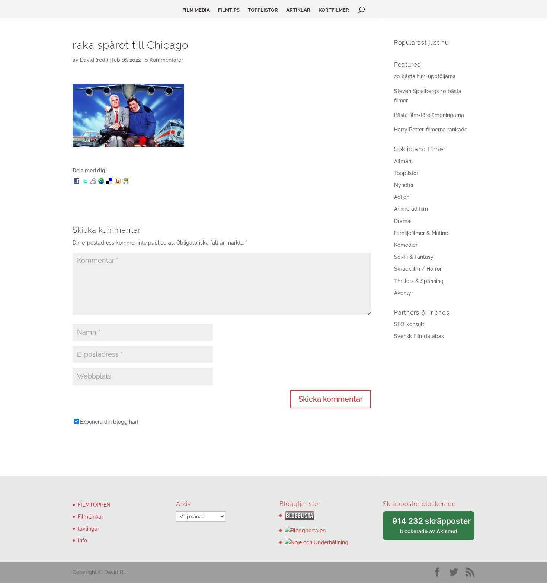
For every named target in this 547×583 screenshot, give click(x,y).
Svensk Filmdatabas (419, 336)
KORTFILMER (334, 10)
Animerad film (411, 209)
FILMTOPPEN (94, 505)
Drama (402, 221)
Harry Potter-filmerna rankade (430, 130)
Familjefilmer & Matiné (421, 233)
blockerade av (433, 528)
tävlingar (88, 529)
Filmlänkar (90, 517)
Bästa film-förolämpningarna (429, 115)
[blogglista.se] (299, 519)
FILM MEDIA (196, 10)
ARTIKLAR (298, 10)
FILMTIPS (229, 10)
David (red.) (94, 60)
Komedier (406, 245)
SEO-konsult (409, 324)
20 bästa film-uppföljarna (425, 76)
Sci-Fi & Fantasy (414, 257)
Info (82, 541)
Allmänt (403, 161)
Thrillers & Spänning (419, 281)
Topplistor (406, 173)
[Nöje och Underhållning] (316, 542)
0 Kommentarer (164, 60)
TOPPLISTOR (263, 10)
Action (401, 197)
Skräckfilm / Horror (418, 269)
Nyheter (404, 185)
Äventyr (403, 293)
